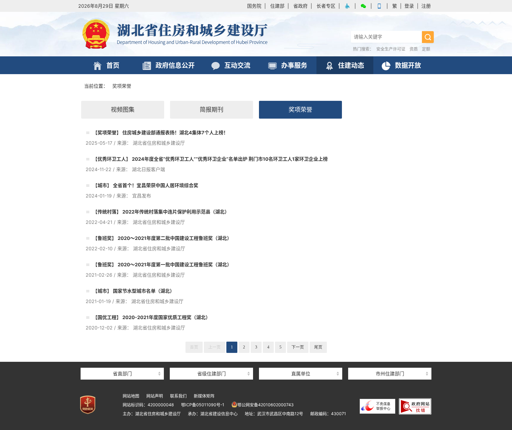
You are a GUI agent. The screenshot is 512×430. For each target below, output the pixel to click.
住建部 (277, 6)
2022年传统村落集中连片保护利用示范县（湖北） (175, 212)
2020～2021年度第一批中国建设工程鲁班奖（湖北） (174, 264)
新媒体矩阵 (204, 395)
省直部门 (122, 374)
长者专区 (325, 6)
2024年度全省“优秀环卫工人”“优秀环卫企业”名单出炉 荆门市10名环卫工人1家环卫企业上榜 (229, 159)
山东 (211, 363)
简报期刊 (211, 109)
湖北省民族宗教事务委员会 (122, 363)
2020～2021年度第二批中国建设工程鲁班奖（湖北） (174, 238)
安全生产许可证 (390, 48)
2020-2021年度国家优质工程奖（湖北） (165, 317)
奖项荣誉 (121, 86)
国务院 (254, 6)
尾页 (318, 347)
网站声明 (154, 395)
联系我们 (178, 395)
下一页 (298, 347)
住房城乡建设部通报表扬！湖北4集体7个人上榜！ (174, 133)
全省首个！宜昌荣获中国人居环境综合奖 (155, 185)
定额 (426, 48)
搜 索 (428, 37)
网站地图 (131, 395)
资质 (413, 48)
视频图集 (123, 109)
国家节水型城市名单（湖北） (143, 291)
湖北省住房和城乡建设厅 (176, 34)
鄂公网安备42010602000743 (265, 404)
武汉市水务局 (389, 363)
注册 (426, 6)
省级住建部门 (211, 374)
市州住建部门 (390, 374)
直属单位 (300, 374)
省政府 (300, 6)
